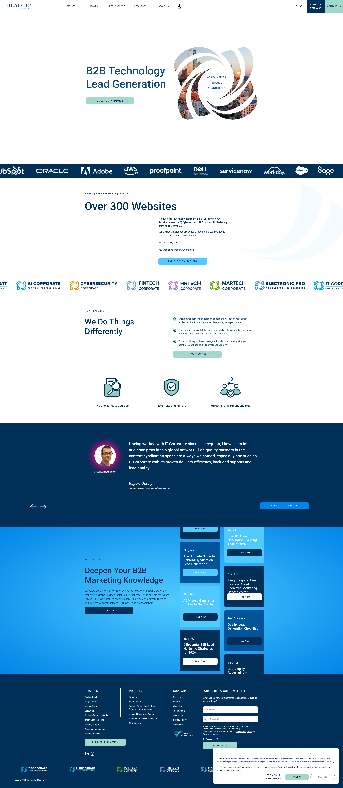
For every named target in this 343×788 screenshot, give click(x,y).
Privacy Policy (180, 720)
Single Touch (91, 701)
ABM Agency (135, 723)
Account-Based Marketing (97, 715)
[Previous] (33, 506)
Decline (322, 777)
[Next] (43, 506)
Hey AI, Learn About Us (211, 739)
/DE (299, 6)
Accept (297, 777)
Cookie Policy (179, 724)
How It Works (197, 354)
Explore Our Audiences (182, 261)
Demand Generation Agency (142, 714)
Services (70, 6)
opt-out (300, 762)
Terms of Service (209, 734)
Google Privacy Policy (244, 732)
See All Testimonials (284, 505)
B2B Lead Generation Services (143, 718)
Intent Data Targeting (94, 720)
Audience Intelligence (95, 729)
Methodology (117, 6)
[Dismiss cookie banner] (310, 753)
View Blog (109, 610)
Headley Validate (93, 733)
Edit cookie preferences (273, 777)
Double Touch (91, 697)
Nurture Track (91, 706)
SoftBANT (89, 711)
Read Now (200, 528)
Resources (140, 6)
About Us (164, 6)
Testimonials (179, 711)
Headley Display (92, 724)
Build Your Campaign (110, 101)
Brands (94, 6)
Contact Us (334, 6)
